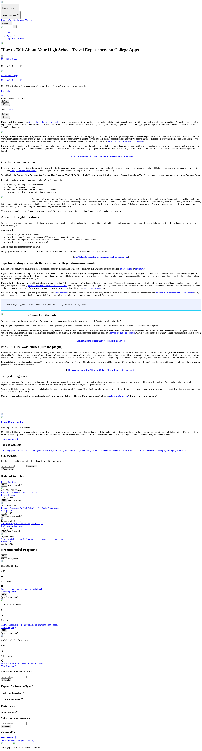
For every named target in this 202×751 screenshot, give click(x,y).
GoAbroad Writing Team (12, 526)
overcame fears (61, 293)
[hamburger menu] (15, 26)
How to (10, 109)
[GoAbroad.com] (7, 2)
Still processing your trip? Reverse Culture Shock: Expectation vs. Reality (101, 370)
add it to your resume (92, 288)
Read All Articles (8, 482)
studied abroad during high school (43, 122)
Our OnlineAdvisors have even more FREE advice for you (101, 257)
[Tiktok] (15, 738)
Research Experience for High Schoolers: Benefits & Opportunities (30, 508)
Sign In (5, 24)
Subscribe (32, 466)
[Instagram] (6, 738)
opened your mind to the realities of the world (47, 285)
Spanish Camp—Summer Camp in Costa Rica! (21, 589)
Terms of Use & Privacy (11, 740)
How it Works (7, 20)
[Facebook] (2, 738)
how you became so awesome (23, 170)
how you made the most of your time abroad (175, 293)
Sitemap (30, 740)
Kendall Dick (7, 541)
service (129, 269)
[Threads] (4, 738)
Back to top (8, 469)
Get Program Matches (22, 20)
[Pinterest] (11, 738)
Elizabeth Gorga (8, 495)
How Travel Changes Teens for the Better (19, 492)
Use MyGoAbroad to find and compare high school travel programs (101, 156)
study (122, 269)
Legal (24, 740)
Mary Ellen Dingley (9, 59)
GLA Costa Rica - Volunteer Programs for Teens (22, 663)
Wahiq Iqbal (6, 510)
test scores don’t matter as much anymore (125, 141)
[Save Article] (4, 485)
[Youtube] (9, 738)
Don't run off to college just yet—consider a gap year (101, 341)
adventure (139, 269)
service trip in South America (122, 333)
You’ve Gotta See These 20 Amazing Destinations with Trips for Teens (32, 539)
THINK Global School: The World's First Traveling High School (29, 625)
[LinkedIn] (13, 738)
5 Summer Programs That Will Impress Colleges (22, 523)
